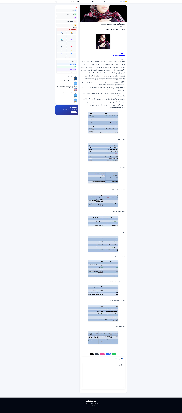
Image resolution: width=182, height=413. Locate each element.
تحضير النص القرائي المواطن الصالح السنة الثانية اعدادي (68, 76)
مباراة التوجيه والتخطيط (90, 1)
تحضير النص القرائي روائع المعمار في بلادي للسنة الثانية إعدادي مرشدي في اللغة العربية (67, 87)
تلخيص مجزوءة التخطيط (101, 349)
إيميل (96, 353)
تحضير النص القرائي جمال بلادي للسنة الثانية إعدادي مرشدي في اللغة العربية (67, 81)
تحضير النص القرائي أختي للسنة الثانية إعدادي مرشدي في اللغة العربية (67, 92)
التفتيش (83, 1)
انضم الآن (73, 112)
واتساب (113, 353)
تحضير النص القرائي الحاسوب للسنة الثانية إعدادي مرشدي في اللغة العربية (67, 98)
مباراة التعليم (98, 1)
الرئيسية (103, 1)
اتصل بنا (72, 1)
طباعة (91, 353)
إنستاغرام (102, 353)
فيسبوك (108, 353)
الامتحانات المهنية (78, 1)
